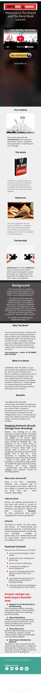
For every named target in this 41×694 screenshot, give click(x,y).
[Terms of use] (21, 665)
